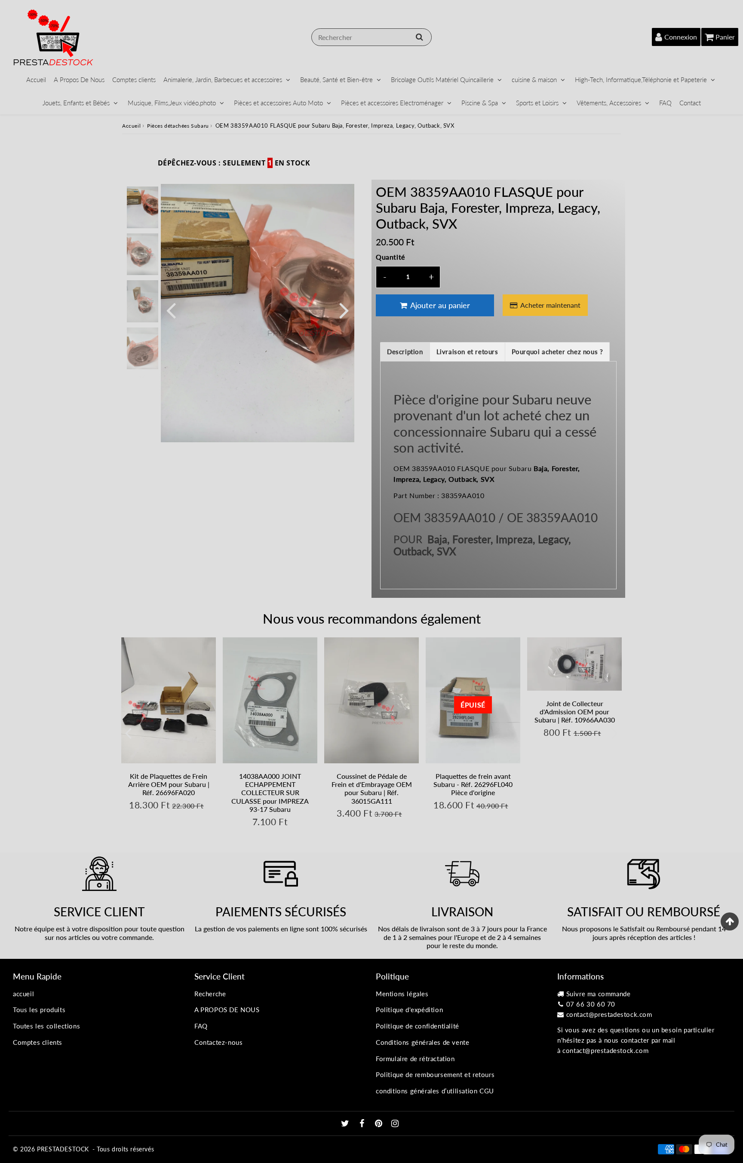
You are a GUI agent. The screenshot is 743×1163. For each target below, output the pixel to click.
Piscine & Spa (479, 103)
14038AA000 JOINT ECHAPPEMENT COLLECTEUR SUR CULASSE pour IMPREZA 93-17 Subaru (270, 792)
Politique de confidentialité (417, 1026)
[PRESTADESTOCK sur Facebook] (363, 1124)
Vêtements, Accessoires (609, 103)
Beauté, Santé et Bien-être (336, 79)
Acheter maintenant (550, 305)
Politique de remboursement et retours (435, 1074)
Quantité (390, 257)
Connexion (680, 37)
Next (344, 309)
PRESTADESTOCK (63, 1149)
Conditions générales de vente (422, 1042)
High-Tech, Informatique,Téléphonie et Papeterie (641, 79)
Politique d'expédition (409, 1009)
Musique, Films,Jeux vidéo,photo (172, 103)
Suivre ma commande (598, 994)
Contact (690, 103)
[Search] (419, 36)
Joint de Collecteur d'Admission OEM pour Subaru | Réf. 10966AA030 (574, 711)
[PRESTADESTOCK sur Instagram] (395, 1124)
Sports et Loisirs (537, 103)
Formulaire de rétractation (415, 1058)
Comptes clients (134, 79)
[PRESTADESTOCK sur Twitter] (346, 1124)
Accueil (36, 79)
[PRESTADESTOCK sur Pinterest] (380, 1124)
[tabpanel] (142, 207)
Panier (725, 37)
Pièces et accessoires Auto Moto (278, 103)
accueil (23, 994)
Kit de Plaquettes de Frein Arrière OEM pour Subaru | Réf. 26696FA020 (168, 784)
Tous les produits (39, 1009)
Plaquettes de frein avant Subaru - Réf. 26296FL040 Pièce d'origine (473, 784)
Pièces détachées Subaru (178, 125)
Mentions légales (402, 994)
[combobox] (371, 37)
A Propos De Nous (79, 79)
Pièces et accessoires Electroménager (392, 103)
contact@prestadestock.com (609, 1014)
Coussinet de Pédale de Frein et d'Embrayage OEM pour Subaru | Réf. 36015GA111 (372, 788)
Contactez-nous (218, 1042)
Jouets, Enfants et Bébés (76, 103)
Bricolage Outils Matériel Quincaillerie (442, 79)
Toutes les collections (46, 1026)
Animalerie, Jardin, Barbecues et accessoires (222, 79)
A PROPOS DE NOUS (227, 1009)
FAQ (665, 103)
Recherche (210, 994)
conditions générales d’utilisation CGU (435, 1091)
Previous (171, 309)
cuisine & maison (534, 79)
